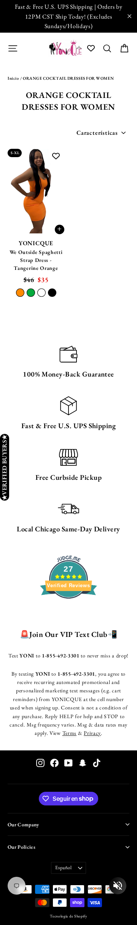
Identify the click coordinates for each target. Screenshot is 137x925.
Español (63, 867)
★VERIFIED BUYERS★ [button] (4, 467)
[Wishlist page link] (91, 48)
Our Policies (21, 846)
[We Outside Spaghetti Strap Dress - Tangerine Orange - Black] (52, 292)
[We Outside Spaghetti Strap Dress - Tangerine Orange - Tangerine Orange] (20, 292)
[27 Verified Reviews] (68, 612)
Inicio (13, 78)
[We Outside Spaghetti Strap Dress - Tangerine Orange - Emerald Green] (31, 292)
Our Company (23, 824)
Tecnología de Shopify (68, 916)
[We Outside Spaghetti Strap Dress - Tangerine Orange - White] (41, 292)
